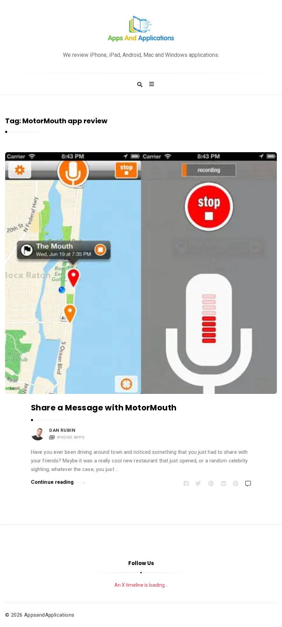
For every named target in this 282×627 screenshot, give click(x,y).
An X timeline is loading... (141, 585)
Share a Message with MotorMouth (103, 407)
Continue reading (52, 482)
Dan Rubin (62, 430)
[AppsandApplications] (141, 29)
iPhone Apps (71, 437)
